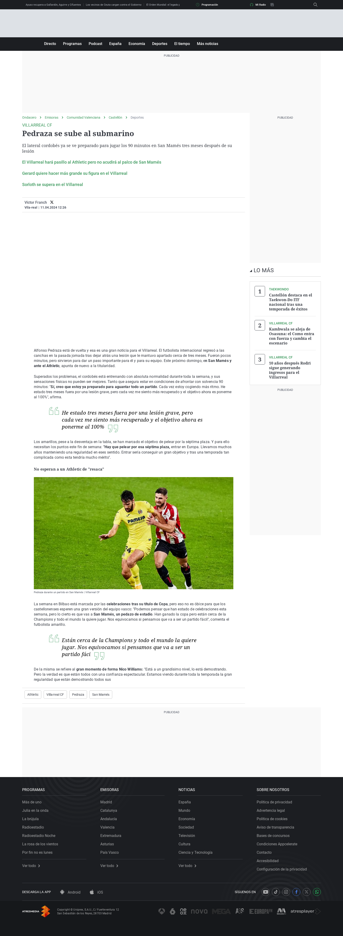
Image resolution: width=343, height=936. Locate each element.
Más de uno (32, 802)
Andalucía (108, 819)
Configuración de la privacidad (282, 869)
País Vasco (109, 852)
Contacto (264, 852)
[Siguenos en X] (307, 892)
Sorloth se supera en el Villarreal (52, 184)
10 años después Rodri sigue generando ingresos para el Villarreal (290, 370)
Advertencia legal (271, 810)
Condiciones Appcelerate (277, 844)
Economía (137, 43)
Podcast (95, 43)
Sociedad (186, 827)
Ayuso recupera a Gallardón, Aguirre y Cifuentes (53, 4)
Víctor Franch (35, 202)
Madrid (106, 802)
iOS (99, 892)
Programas (72, 43)
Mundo (184, 810)
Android (73, 892)
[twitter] (52, 202)
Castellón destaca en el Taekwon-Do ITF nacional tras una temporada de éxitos (290, 302)
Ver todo (29, 866)
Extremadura (110, 835)
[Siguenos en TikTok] (276, 892)
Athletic (32, 694)
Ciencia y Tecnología (195, 852)
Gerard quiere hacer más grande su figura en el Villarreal (74, 173)
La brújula (30, 819)
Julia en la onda (35, 810)
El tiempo (182, 43)
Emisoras (51, 117)
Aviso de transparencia (275, 827)
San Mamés (100, 694)
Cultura (184, 844)
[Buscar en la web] (315, 4)
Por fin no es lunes (37, 852)
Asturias (107, 844)
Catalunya (108, 810)
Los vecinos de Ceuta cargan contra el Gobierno (113, 4)
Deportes (159, 43)
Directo (50, 43)
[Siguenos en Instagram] (286, 892)
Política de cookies (272, 819)
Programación (210, 4)
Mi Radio (261, 4)
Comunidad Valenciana (83, 117)
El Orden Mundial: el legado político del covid (172, 4)
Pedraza (78, 694)
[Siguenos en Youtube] (266, 892)
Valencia (107, 827)
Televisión (186, 835)
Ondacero (29, 117)
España (115, 43)
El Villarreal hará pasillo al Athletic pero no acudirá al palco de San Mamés (91, 162)
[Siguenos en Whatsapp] (317, 892)
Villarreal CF (55, 694)
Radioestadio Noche (38, 835)
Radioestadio (33, 827)
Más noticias (207, 43)
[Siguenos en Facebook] (296, 892)
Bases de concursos (273, 835)
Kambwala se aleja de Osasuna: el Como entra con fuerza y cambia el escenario (291, 336)
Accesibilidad (268, 861)
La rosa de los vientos (40, 844)
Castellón (115, 117)
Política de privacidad (274, 802)
